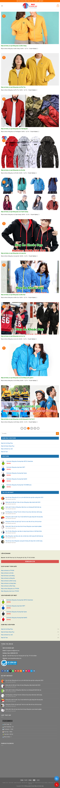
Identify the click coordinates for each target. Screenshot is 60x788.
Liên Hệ (30, 783)
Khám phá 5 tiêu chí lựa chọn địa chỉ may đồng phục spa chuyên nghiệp (23, 526)
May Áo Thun (4, 451)
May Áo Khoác (17, 782)
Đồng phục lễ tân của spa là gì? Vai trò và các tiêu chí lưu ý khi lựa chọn (23, 521)
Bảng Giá (50, 782)
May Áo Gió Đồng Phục (7, 443)
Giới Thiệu (11, 782)
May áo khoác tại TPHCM (7, 570)
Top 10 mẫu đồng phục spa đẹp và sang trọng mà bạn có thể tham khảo (23, 531)
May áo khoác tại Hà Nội (7, 573)
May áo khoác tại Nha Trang (8, 586)
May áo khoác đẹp (39, 786)
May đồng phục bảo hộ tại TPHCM (10, 591)
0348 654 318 (30, 561)
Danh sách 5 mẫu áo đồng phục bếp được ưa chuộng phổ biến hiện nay (23, 507)
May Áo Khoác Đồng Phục (7, 446)
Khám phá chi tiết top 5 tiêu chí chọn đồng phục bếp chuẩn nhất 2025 (22, 502)
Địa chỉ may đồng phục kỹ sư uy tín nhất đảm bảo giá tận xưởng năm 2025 (24, 497)
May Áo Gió (24, 782)
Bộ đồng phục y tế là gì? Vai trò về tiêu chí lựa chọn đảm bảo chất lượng (23, 512)
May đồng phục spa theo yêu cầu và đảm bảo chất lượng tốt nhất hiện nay (24, 536)
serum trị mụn (4, 771)
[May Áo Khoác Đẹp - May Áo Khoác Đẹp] (30, 6)
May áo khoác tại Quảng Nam (8, 583)
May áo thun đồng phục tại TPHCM (10, 588)
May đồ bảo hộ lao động (41, 782)
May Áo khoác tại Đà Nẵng (8, 575)
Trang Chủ (5, 782)
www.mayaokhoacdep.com (14, 658)
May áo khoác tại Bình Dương (8, 580)
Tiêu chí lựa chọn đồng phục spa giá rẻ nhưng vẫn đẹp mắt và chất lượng (23, 541)
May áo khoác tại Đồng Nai (8, 578)
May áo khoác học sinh (7, 449)
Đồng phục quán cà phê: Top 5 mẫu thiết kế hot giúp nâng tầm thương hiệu (24, 516)
